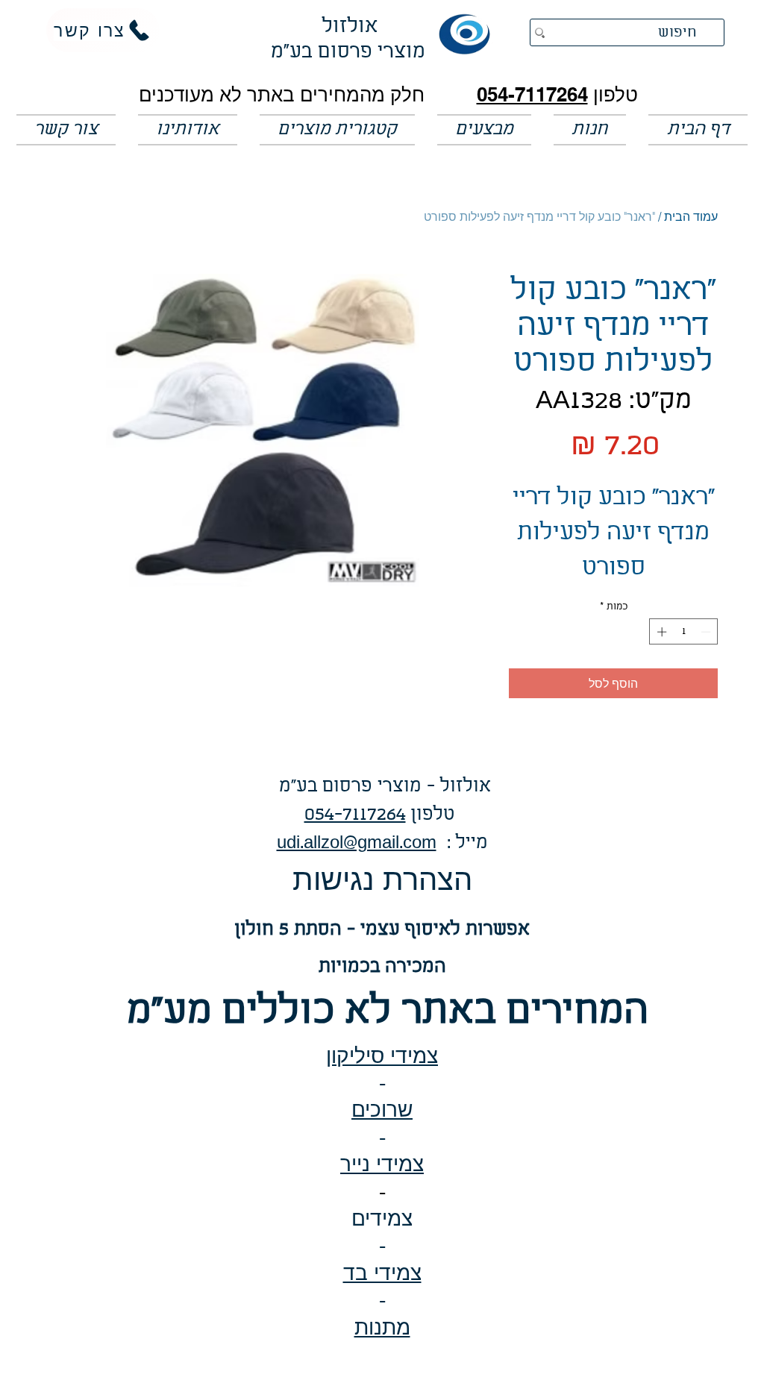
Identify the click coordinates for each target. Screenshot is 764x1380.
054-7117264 (532, 94)
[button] (484, 129)
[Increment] (660, 631)
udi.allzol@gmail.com (356, 843)
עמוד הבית (691, 216)
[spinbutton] (683, 631)
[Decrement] (707, 631)
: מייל (462, 843)
